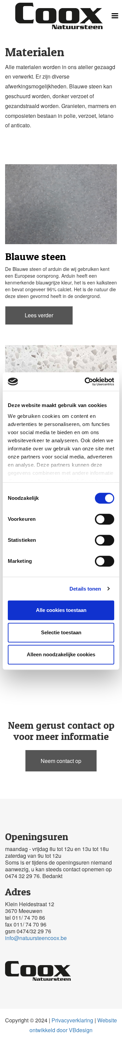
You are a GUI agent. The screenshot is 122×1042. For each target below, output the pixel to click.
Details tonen (85, 589)
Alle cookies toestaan (61, 610)
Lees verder (39, 315)
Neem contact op (61, 761)
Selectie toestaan (61, 632)
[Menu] (114, 16)
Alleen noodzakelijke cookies (61, 654)
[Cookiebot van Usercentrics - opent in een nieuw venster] (86, 381)
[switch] (104, 519)
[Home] (59, 16)
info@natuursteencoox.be (36, 938)
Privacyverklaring (72, 1020)
